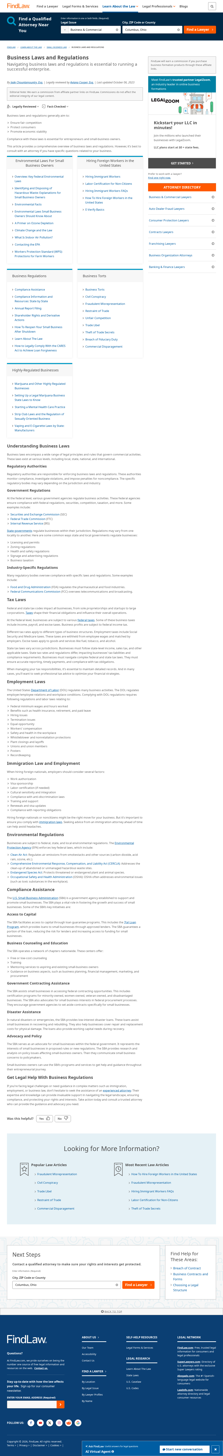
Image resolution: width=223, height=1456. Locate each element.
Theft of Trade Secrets (145, 1208)
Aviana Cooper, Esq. (82, 82)
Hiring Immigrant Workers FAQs (152, 1191)
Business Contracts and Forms (190, 1276)
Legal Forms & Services (139, 1347)
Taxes (29, 613)
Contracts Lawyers (161, 232)
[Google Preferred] (78, 1423)
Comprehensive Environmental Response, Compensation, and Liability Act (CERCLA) (65, 863)
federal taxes (86, 620)
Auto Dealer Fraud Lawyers (166, 209)
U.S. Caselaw (133, 1381)
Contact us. (41, 1368)
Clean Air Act (18, 855)
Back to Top (113, 1311)
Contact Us (88, 1360)
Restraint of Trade (49, 1200)
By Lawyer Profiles (92, 1394)
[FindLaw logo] (20, 6)
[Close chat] (215, 1449)
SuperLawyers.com (188, 1361)
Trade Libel (44, 1191)
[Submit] (60, 1404)
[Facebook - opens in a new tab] (31, 1423)
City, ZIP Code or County (138, 22)
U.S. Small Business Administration (35, 898)
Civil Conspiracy (47, 1183)
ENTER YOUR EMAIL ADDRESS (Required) (31, 1397)
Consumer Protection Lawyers (169, 220)
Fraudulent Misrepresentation (57, 1174)
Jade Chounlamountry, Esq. (27, 82)
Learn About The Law (31, 47)
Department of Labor (45, 690)
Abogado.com (185, 1375)
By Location (88, 1381)
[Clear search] (117, 30)
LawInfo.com (185, 1390)
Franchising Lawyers (162, 244)
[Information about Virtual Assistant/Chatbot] (113, 1451)
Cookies (54, 1445)
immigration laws (50, 822)
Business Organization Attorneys (170, 255)
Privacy (23, 1445)
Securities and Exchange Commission (35, 514)
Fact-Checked (56, 106)
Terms (10, 1445)
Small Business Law (57, 47)
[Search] (212, 6)
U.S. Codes (132, 1388)
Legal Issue (68, 22)
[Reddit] (68, 1423)
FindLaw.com (185, 1347)
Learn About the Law (138, 1368)
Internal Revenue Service (26, 523)
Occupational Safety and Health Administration (41, 877)
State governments (19, 531)
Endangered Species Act (26, 872)
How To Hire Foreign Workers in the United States (164, 1174)
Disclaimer (39, 1445)
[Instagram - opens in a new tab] (59, 1423)
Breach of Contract (187, 1268)
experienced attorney (117, 1090)
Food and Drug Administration (30, 587)
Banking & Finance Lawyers (167, 267)
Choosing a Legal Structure (185, 1287)
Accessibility (89, 1354)
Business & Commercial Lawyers (170, 197)
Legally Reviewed (24, 106)
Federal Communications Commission (35, 591)
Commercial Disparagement (55, 1208)
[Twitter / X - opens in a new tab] (49, 1423)
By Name (87, 1401)
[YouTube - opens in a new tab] (40, 1423)
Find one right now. (159, 177)
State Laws (132, 1375)
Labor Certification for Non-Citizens (154, 1200)
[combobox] (91, 30)
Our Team (87, 1347)
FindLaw (11, 47)
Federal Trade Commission (27, 519)
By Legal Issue (90, 1388)
